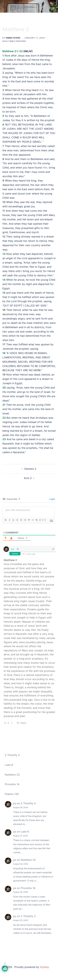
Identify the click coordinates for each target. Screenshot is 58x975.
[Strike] (17, 520)
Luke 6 (9, 764)
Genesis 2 (30, 468)
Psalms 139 (12, 794)
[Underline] (13, 520)
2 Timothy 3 (28, 916)
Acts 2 (28, 478)
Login (52, 499)
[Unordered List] (25, 520)
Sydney (44, 967)
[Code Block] (32, 520)
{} (40, 520)
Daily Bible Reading (14, 41)
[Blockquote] (29, 520)
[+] (44, 520)
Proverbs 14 (12, 784)
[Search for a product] (54, 6)
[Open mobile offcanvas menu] (3, 6)
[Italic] (9, 520)
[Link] (36, 520)
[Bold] (5, 520)
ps (12, 549)
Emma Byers (13, 38)
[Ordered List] (21, 520)
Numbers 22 (12, 774)
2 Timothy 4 (12, 755)
